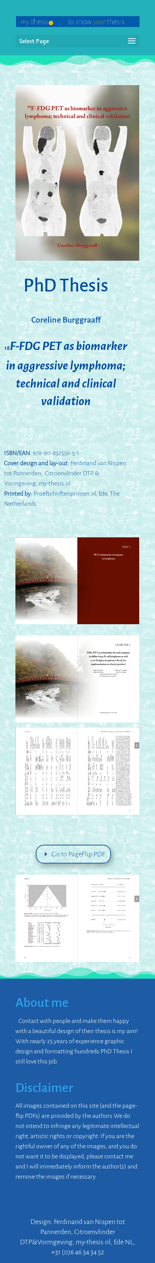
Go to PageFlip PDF (78, 854)
